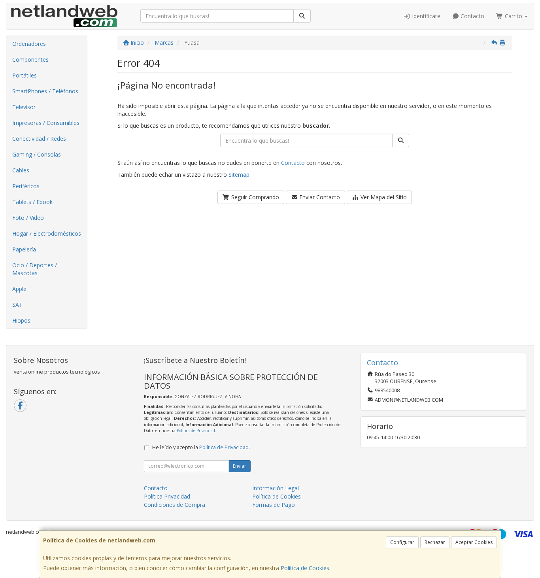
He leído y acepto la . (201, 447)
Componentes (30, 59)
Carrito (513, 16)
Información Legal (275, 488)
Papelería (24, 249)
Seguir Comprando (254, 197)
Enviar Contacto (319, 197)
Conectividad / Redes (39, 138)
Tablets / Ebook (32, 202)
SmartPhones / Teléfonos (45, 91)
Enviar (239, 466)
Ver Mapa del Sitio (383, 197)
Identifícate (425, 16)
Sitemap (238, 174)
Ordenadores (29, 43)
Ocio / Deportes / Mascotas (34, 269)
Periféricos (26, 186)
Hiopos (21, 320)
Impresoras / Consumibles (45, 123)
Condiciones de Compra (174, 504)
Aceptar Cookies (474, 542)
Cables (20, 170)
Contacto (471, 16)
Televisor (24, 107)
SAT (17, 304)
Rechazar (435, 542)
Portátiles (24, 75)
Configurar (402, 542)
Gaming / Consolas (36, 154)
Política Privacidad (167, 496)
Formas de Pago (273, 504)
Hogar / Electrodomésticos (46, 233)
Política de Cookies (305, 568)
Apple (19, 289)
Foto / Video (28, 217)
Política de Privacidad (196, 430)
